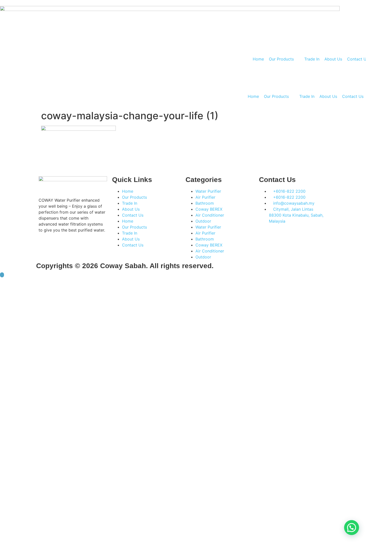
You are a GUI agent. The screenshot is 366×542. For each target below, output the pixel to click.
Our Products (134, 197)
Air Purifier (205, 197)
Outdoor (203, 221)
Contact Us (132, 215)
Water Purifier (208, 191)
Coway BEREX (208, 209)
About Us (131, 209)
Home (127, 191)
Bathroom (204, 203)
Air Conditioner (209, 215)
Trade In (129, 203)
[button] (351, 527)
